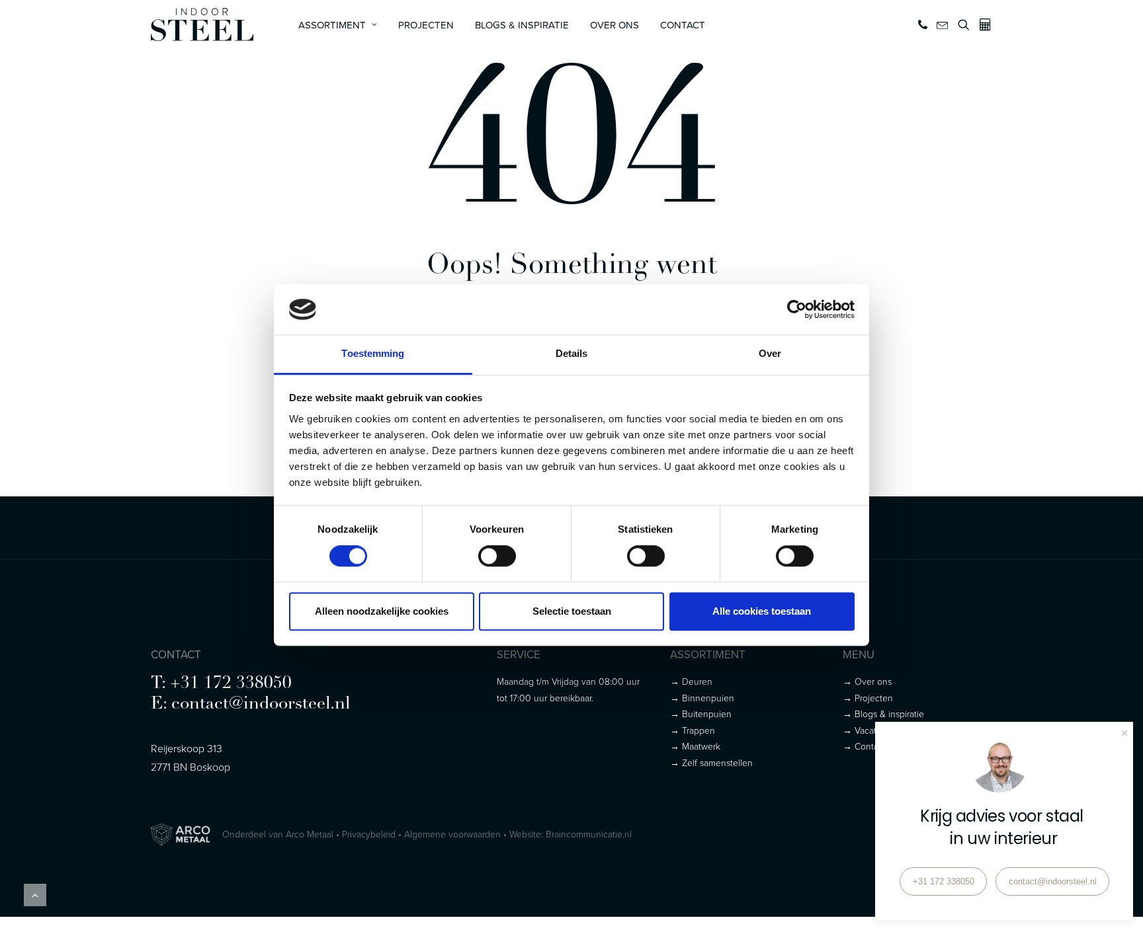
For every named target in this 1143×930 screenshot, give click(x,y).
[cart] (983, 24)
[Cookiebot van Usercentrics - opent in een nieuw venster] (797, 309)
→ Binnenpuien (702, 697)
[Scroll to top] (35, 893)
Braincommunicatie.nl (589, 834)
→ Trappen (692, 730)
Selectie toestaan (571, 611)
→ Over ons (867, 681)
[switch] (497, 555)
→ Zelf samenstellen (711, 762)
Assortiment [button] (332, 25)
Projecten (426, 25)
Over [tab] (770, 354)
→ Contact (864, 746)
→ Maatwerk (695, 746)
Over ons (614, 25)
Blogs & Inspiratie (522, 25)
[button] (923, 24)
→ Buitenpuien (701, 713)
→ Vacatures (868, 730)
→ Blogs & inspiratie (883, 713)
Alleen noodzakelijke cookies (381, 611)
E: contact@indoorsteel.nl (251, 704)
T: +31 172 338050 (221, 684)
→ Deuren (691, 681)
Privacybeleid (369, 834)
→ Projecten (868, 697)
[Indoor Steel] (202, 24)
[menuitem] (337, 24)
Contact (682, 25)
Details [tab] (572, 354)
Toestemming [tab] (372, 354)
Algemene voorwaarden (452, 834)
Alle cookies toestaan (761, 611)
